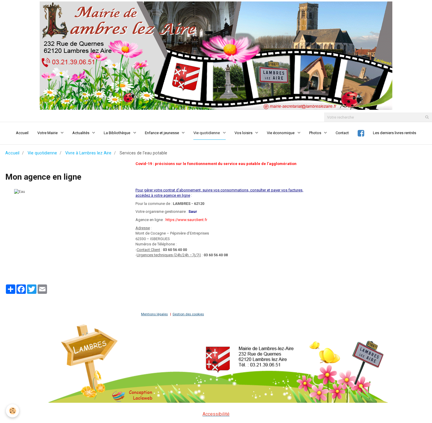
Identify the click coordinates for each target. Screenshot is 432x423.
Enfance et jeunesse (162, 133)
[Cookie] (12, 410)
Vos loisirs (244, 133)
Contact (342, 133)
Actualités (81, 133)
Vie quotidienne (207, 133)
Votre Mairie (47, 133)
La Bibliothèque (117, 133)
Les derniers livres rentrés (394, 133)
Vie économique (281, 133)
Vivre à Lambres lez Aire (88, 153)
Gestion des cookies (188, 314)
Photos (315, 133)
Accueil (22, 133)
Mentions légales (154, 314)
